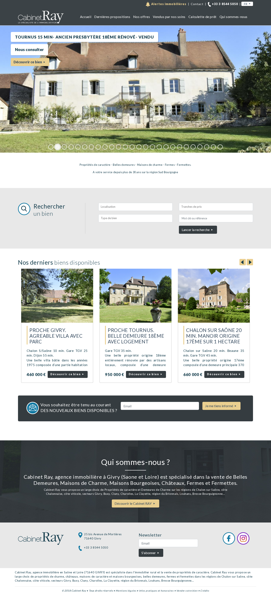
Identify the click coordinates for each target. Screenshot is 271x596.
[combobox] (135, 207)
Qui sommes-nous (233, 17)
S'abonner (148, 553)
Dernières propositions (112, 17)
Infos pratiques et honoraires (156, 590)
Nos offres (141, 17)
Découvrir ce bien (66, 374)
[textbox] (135, 207)
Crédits (204, 590)
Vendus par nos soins (169, 17)
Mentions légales (126, 590)
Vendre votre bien (187, 590)
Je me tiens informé (219, 406)
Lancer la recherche (196, 230)
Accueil (85, 17)
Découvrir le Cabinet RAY (133, 503)
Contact (197, 4)
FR (246, 4)
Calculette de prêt (202, 17)
